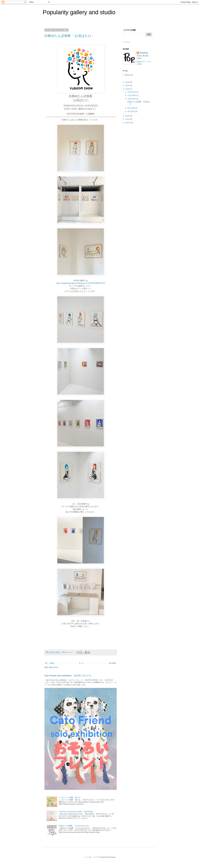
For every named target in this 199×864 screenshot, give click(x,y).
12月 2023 (131, 92)
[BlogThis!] (80, 652)
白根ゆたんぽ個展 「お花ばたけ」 (69, 36)
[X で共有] (83, 652)
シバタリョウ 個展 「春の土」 (70, 797)
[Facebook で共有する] (86, 652)
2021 (127, 119)
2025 (127, 82)
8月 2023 (131, 108)
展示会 (127, 75)
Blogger (113, 857)
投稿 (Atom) (53, 667)
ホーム (81, 663)
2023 (127, 89)
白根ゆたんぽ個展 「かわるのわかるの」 (74, 826)
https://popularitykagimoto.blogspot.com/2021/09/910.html (80, 283)
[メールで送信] (77, 652)
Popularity (144, 53)
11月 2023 (131, 95)
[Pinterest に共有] (88, 652)
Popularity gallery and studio (79, 12)
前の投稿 (112, 663)
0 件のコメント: (67, 652)
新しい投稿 (49, 663)
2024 (127, 86)
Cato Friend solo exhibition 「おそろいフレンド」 (68, 675)
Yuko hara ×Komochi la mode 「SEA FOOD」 (77, 812)
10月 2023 (131, 99)
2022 (127, 116)
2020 (127, 123)
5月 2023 (131, 111)
